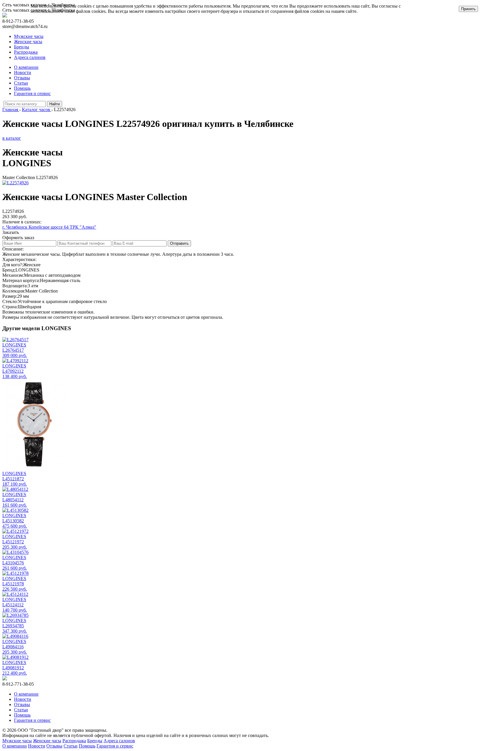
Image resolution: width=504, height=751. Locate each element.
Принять (468, 9)
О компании (26, 67)
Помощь (22, 88)
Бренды (21, 46)
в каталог (11, 138)
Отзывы (22, 77)
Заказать (10, 232)
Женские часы (28, 41)
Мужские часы (28, 36)
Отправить (179, 243)
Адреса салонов (30, 57)
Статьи (21, 82)
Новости (22, 72)
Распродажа (26, 52)
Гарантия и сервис (32, 93)
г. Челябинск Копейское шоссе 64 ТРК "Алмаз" (49, 227)
